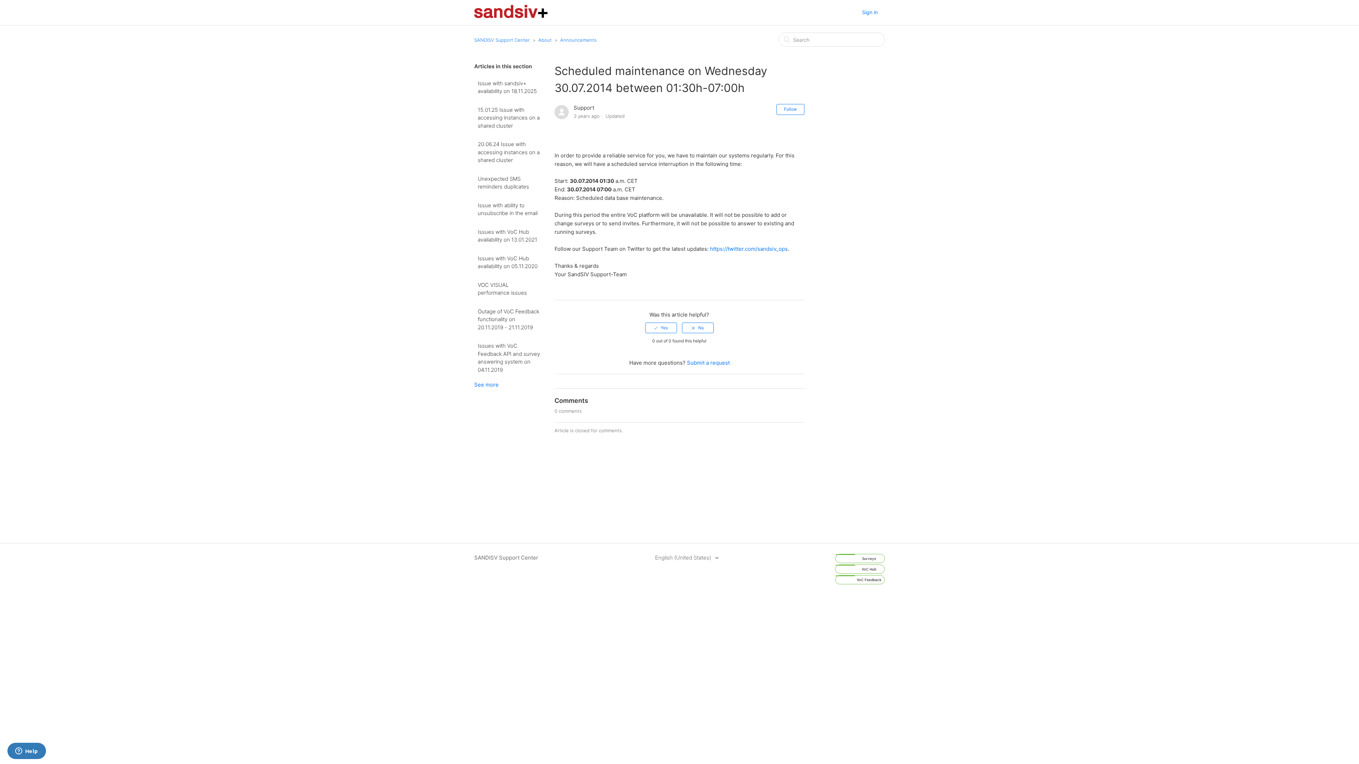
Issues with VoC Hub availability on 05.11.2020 (508, 262)
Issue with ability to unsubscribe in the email (508, 209)
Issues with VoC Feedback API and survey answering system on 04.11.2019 (509, 357)
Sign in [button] (870, 12)
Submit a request (708, 362)
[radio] (661, 328)
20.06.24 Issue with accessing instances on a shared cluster (509, 152)
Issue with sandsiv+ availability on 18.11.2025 (507, 87)
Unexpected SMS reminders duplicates (503, 182)
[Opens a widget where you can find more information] (26, 751)
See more (486, 384)
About (545, 40)
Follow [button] (790, 109)
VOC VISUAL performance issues (502, 289)
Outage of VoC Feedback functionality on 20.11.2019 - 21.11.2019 (508, 319)
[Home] (510, 16)
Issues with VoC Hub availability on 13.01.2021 (507, 235)
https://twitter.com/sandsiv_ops (749, 248)
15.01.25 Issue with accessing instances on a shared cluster (509, 117)
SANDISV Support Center (502, 40)
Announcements (578, 40)
